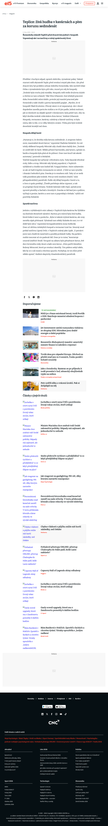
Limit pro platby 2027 (82, 793)
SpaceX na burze (45, 787)
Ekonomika (31, 3)
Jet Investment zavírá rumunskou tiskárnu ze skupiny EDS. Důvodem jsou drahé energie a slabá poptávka (62, 331)
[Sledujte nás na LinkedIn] (42, 714)
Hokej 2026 (8, 793)
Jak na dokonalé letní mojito (48, 771)
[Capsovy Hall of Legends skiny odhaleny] (31, 574)
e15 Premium (18, 3)
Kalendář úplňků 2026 (11, 767)
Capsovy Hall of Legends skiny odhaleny (60, 570)
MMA (6, 787)
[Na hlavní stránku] (8, 3)
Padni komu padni (81, 764)
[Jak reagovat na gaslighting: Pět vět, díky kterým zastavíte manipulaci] (31, 483)
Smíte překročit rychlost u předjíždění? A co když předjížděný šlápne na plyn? (62, 457)
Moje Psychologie (11, 738)
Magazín (12, 14)
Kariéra (78, 699)
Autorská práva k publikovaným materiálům (20, 818)
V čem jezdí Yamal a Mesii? (13, 761)
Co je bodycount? (10, 770)
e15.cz (4, 14)
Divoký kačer (80, 770)
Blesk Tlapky (23, 738)
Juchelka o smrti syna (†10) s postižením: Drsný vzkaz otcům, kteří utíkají (61, 403)
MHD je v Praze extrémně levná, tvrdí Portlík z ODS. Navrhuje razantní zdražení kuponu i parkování (63, 316)
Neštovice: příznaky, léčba (13, 758)
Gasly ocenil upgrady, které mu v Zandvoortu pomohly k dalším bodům (59, 608)
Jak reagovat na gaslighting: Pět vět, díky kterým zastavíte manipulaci (61, 477)
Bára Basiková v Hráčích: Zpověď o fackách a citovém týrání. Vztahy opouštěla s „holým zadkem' (62, 630)
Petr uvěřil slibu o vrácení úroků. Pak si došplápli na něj (60, 384)
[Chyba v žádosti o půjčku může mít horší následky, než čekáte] (31, 533)
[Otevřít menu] (102, 3)
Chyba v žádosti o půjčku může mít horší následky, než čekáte (61, 528)
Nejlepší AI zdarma (46, 793)
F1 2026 (7, 798)
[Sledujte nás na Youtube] (61, 714)
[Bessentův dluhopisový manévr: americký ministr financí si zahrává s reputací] (31, 345)
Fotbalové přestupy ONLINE (45, 742)
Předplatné (61, 699)
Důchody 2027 (80, 795)
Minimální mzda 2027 (82, 798)
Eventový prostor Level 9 (66, 742)
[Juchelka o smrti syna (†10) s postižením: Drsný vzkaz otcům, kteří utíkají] (31, 411)
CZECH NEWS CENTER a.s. (62, 813)
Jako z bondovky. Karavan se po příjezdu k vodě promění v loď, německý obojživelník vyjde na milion (62, 371)
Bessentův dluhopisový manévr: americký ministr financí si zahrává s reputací (62, 343)
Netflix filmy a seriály (46, 801)
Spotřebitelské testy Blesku (65, 738)
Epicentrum (8, 755)
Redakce (41, 699)
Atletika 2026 (9, 801)
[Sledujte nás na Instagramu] (56, 714)
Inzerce (50, 699)
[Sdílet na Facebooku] (24, 297)
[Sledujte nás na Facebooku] (51, 714)
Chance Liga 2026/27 (84, 742)
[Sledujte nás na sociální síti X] (47, 714)
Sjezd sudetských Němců (83, 758)
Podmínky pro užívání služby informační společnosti (51, 818)
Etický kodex (74, 821)
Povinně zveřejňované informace (89, 821)
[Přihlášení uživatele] (98, 3)
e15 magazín (66, 3)
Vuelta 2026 (97, 742)
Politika (78, 749)
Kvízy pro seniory (10, 764)
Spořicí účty (79, 790)
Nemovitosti (81, 738)
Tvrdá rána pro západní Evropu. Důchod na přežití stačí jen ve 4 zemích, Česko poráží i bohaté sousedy (62, 357)
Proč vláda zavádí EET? (83, 761)
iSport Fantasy (48, 738)
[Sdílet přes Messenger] (33, 297)
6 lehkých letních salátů (47, 774)
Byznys (55, 3)
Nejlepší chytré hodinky (47, 795)
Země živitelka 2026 (82, 801)
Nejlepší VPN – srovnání (47, 798)
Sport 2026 (9, 781)
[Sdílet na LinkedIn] (38, 297)
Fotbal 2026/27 (9, 790)
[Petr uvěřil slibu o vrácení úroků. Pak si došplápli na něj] (31, 386)
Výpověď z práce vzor (82, 767)
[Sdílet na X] (29, 297)
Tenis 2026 (8, 795)
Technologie (44, 781)
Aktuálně (8, 749)
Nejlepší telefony (45, 790)
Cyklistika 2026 (9, 804)
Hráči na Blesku (35, 738)
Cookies (98, 818)
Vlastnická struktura (28, 821)
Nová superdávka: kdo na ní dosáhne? (87, 755)
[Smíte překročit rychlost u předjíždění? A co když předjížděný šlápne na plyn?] (31, 462)
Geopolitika (44, 3)
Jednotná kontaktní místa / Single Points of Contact (52, 821)
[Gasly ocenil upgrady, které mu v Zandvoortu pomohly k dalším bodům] (31, 614)
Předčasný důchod (81, 787)
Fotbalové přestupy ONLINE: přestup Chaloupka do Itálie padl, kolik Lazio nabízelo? (59, 550)
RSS (70, 699)
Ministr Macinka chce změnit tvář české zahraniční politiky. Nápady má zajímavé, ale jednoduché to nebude (63, 428)
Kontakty (31, 699)
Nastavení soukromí (14, 821)
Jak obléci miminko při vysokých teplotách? (53, 768)
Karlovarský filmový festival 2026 (50, 755)
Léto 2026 (43, 749)
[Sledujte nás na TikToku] (65, 714)
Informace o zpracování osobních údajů (82, 818)
